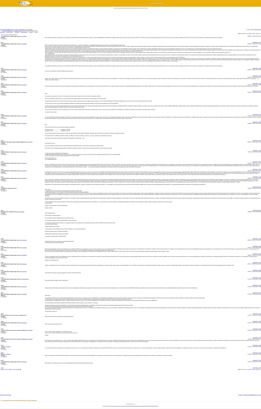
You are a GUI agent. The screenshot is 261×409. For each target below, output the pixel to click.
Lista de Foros (9, 32)
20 (257, 33)
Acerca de (108, 406)
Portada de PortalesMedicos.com (7, 29)
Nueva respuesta (4, 34)
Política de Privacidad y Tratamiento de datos (133, 406)
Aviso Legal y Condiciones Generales (117, 406)
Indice (11, 369)
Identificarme (258, 29)
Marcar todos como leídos (5, 395)
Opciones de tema (13, 34)
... (255, 33)
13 (254, 33)
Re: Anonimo (23, 36)
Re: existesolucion (24, 279)
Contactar (240, 395)
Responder (255, 42)
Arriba (2, 42)
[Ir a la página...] (260, 33)
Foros (16, 29)
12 (252, 33)
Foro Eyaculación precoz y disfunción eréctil (12, 30)
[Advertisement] (130, 19)
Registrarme (2, 32)
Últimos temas (24, 32)
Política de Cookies (145, 406)
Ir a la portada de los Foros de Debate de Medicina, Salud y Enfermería (19, 400)
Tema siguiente (16, 369)
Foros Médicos (22, 29)
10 (250, 33)
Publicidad (152, 406)
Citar (259, 42)
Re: (16, 188)
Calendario (17, 32)
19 (256, 33)
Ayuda (36, 32)
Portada (104, 406)
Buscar (30, 32)
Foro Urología (29, 29)
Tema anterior (5, 369)
